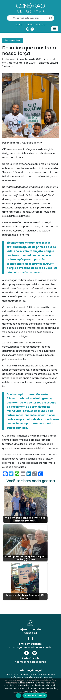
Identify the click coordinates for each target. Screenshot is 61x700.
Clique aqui (30, 633)
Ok (18, 695)
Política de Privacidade (34, 695)
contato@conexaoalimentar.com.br (30, 647)
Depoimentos (12, 40)
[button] (20, 25)
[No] (57, 689)
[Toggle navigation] (54, 28)
